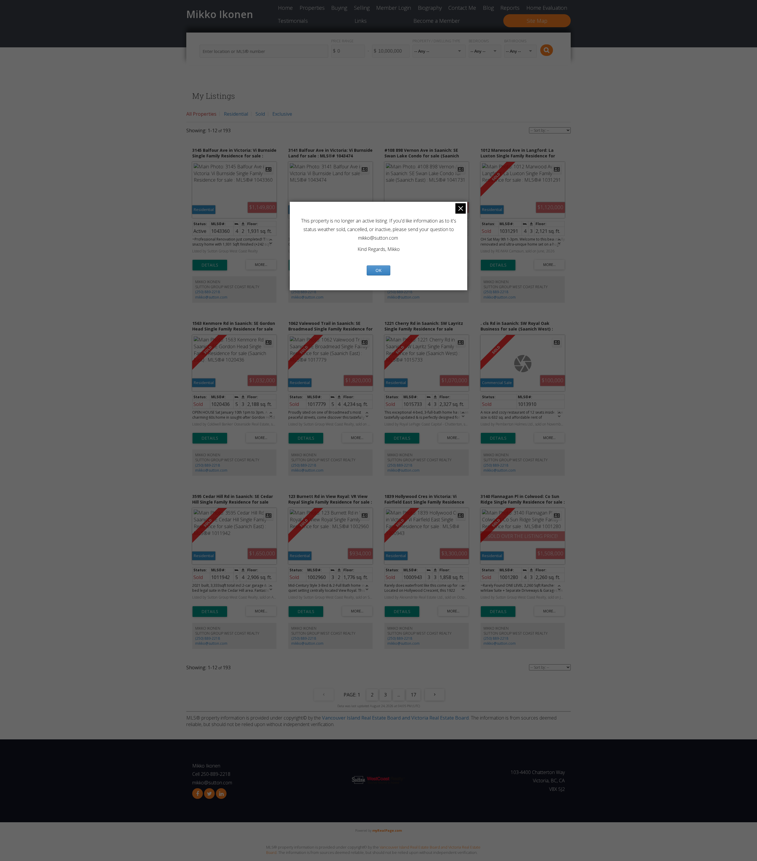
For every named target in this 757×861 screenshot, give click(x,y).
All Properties (201, 114)
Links (361, 20)
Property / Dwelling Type (436, 40)
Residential (236, 114)
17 (413, 694)
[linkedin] (221, 793)
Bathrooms (515, 40)
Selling (362, 7)
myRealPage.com (387, 830)
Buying (339, 7)
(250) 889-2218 (207, 291)
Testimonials (293, 20)
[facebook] (197, 793)
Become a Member (436, 20)
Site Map (537, 20)
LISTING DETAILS (210, 265)
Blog (488, 7)
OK (378, 270)
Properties (312, 7)
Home (285, 7)
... (398, 694)
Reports (510, 7)
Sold (260, 114)
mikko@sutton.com (211, 297)
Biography (430, 7)
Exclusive (282, 114)
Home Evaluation (546, 7)
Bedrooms (479, 40)
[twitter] (209, 793)
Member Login (393, 7)
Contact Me (462, 7)
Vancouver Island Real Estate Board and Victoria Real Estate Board (395, 718)
